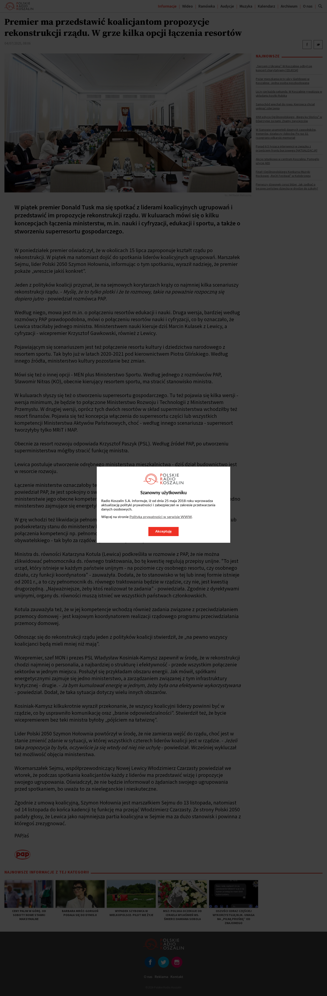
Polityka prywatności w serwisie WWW (160, 517)
